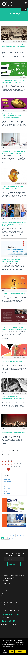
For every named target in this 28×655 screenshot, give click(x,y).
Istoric (2, 595)
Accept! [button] (20, 651)
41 (10, 535)
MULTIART (7, 493)
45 (23, 535)
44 (20, 535)
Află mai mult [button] (9, 646)
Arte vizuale (7, 481)
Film (5, 491)
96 (24, 538)
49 (12, 538)
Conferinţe (7, 484)
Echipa (2, 588)
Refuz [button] (11, 651)
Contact (3, 604)
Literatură (7, 479)
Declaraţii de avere (5, 597)
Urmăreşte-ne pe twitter (11, 614)
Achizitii (3, 600)
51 (18, 538)
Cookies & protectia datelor (7, 607)
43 (17, 535)
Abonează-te (14, 564)
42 (14, 535)
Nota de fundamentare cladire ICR (9, 602)
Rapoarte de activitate (6, 593)
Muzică (6, 486)
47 (6, 538)
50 (15, 538)
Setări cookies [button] (5, 651)
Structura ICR (4, 590)
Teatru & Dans (8, 488)
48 (9, 538)
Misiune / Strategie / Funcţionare (9, 586)
